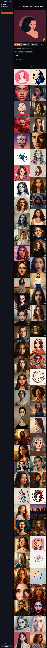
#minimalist (21, 51)
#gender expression (28, 51)
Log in (6, 643)
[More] (41, 45)
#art (15, 51)
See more (30, 48)
